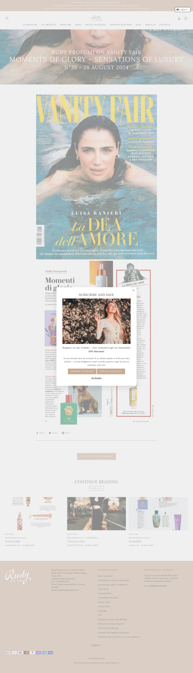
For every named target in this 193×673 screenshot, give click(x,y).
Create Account (111, 371)
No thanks (96, 378)
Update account (82, 371)
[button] (182, 9)
